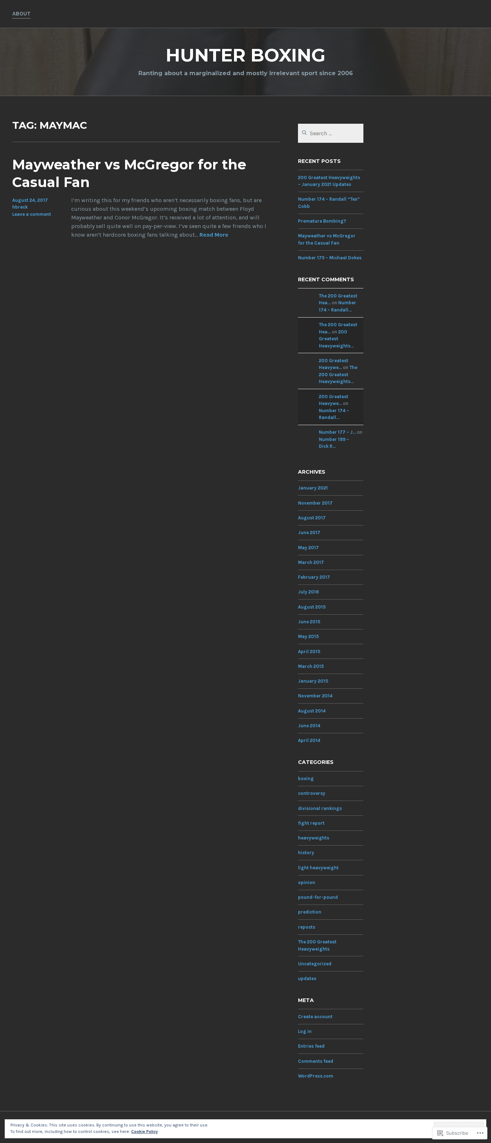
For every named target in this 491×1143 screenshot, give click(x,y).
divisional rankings (320, 808)
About (21, 13)
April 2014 (309, 740)
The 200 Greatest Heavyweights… (338, 374)
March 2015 (311, 666)
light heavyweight (318, 867)
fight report (311, 823)
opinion (306, 882)
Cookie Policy (144, 1131)
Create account (315, 1016)
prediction (309, 912)
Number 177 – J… (337, 432)
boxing (306, 778)
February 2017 (314, 577)
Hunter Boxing (245, 55)
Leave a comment (31, 214)
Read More (213, 235)
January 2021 (313, 488)
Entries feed (311, 1046)
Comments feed (315, 1061)
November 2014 (315, 695)
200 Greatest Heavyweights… (336, 339)
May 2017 (308, 547)
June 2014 (309, 725)
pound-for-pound (318, 897)
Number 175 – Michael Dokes (330, 257)
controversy (311, 793)
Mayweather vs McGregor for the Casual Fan (129, 173)
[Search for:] (330, 133)
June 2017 (309, 532)
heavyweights (313, 838)
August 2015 (312, 607)
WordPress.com (315, 1076)
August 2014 (312, 711)
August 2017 (312, 517)
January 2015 (313, 681)
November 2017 (315, 503)
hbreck (20, 207)
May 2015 (308, 636)
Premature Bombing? (322, 221)
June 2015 (309, 621)
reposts (306, 927)
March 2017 (311, 562)
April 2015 (309, 651)
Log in (305, 1031)
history (306, 852)
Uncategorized (314, 963)
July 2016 (308, 592)
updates (307, 978)
